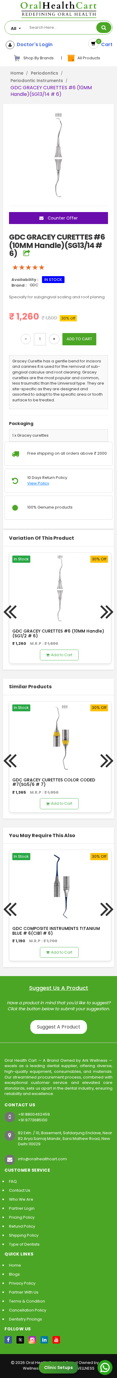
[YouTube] (56, 1340)
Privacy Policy (22, 1283)
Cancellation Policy (27, 1310)
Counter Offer (62, 218)
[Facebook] (8, 1340)
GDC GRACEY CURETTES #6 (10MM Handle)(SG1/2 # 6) (58, 633)
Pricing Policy (21, 1217)
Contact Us (19, 1190)
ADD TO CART (79, 339)
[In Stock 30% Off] (60, 587)
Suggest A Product (58, 1026)
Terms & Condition (27, 1301)
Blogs (14, 1274)
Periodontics (44, 73)
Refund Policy (22, 1226)
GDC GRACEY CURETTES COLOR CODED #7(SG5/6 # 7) (53, 782)
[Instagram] (32, 1340)
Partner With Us (23, 1292)
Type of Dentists (24, 1244)
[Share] (26, 253)
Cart (105, 44)
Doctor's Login (33, 44)
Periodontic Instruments (36, 81)
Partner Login (21, 1208)
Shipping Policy (23, 1235)
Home (16, 73)
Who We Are (21, 1199)
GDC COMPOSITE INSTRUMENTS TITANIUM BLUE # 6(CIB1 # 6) (56, 930)
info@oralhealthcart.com (42, 1159)
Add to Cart (61, 654)
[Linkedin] (44, 1340)
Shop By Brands (38, 58)
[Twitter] (20, 1340)
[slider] (28, 267)
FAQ (13, 1181)
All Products (88, 58)
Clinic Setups (58, 1368)
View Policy (38, 483)
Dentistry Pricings (25, 1319)
